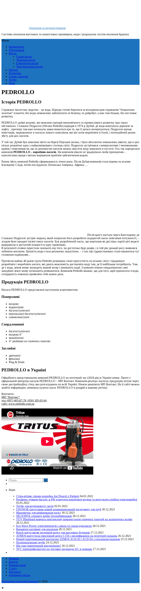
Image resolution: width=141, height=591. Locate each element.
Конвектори (16, 46)
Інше (12, 83)
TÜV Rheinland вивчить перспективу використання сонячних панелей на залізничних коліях (74, 519)
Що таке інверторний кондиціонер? (38, 545)
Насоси (13, 69)
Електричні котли (27, 63)
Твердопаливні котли (29, 66)
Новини (14, 558)
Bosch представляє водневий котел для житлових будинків (53, 532)
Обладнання (16, 50)
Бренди (13, 561)
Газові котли (24, 56)
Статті (13, 568)
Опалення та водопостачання (47, 28)
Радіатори (15, 73)
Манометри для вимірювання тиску (38, 512)
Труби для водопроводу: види (35, 506)
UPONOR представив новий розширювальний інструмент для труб (58, 509)
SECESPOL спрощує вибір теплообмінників (44, 516)
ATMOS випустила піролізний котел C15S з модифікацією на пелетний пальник (66, 535)
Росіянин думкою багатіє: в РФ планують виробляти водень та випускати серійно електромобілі (76, 499)
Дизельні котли (25, 60)
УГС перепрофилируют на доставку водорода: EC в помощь (54, 549)
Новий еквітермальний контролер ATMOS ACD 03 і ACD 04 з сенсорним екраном (68, 539)
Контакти (15, 571)
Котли (13, 53)
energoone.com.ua (19, 575)
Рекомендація (17, 565)
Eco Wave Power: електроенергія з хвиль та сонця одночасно (54, 525)
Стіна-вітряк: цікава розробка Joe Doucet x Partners (47, 496)
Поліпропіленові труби (30, 542)
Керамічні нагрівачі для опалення (37, 529)
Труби (13, 79)
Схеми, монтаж (18, 76)
